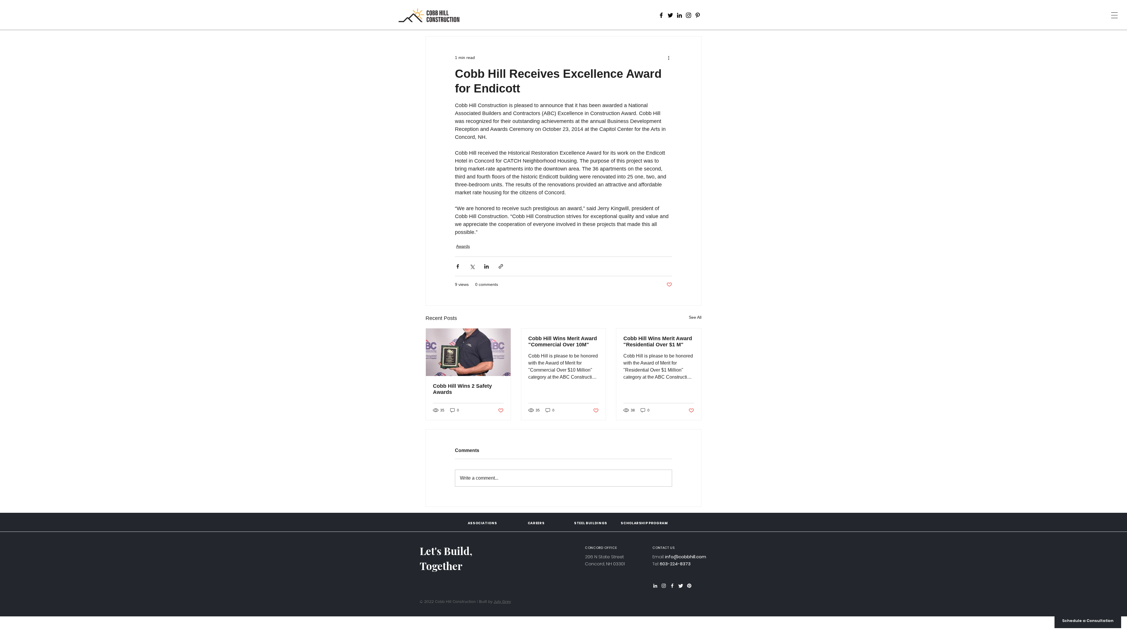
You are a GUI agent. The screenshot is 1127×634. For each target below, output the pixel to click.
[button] (1088, 621)
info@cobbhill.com (685, 557)
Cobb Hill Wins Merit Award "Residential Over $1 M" (657, 341)
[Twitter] (670, 15)
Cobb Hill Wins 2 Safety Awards (462, 389)
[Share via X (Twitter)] (472, 266)
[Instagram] (688, 15)
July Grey (502, 601)
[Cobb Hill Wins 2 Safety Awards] (468, 352)
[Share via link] (501, 266)
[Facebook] (661, 15)
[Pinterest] (697, 15)
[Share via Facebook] (457, 266)
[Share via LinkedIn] (486, 266)
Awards (463, 246)
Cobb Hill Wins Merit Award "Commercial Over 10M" (562, 341)
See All (695, 317)
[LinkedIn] (679, 15)
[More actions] (668, 57)
